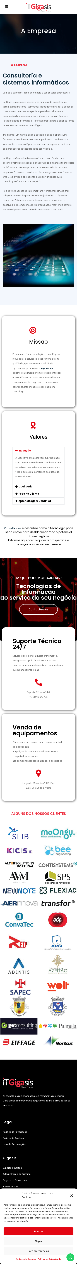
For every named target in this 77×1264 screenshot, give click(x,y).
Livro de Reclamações (14, 1144)
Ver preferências (38, 1251)
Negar (38, 1241)
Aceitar (38, 1231)
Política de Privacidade (49, 1259)
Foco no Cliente (28, 494)
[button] (71, 1195)
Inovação (24, 450)
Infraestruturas (10, 1186)
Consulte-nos (12, 528)
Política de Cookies (26, 1259)
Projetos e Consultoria (15, 1180)
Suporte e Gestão (12, 1168)
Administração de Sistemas (17, 1174)
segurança (47, 368)
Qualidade (25, 486)
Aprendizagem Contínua (34, 501)
